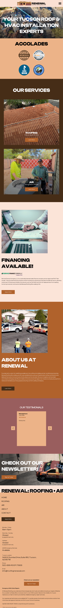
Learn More (31, 140)
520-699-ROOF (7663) (10, 604)
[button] (13, 428)
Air (3, 505)
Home (4, 497)
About (5, 509)
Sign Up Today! (9, 477)
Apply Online (8, 292)
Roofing (5, 501)
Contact (6, 513)
